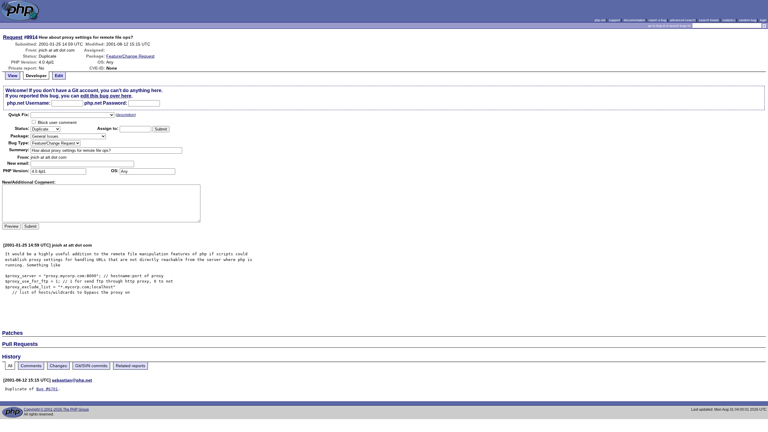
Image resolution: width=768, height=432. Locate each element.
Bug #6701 (47, 389)
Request (12, 37)
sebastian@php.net (72, 380)
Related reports (130, 365)
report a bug (657, 20)
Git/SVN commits (91, 365)
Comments (31, 365)
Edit (59, 75)
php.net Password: (105, 103)
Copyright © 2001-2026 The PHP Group (56, 409)
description (126, 115)
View (12, 75)
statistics (728, 20)
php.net (600, 20)
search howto (709, 20)
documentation (634, 20)
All (10, 365)
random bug (747, 20)
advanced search (682, 20)
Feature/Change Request (130, 56)
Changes (58, 365)
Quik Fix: (18, 114)
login (763, 20)
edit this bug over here (105, 95)
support (614, 20)
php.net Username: (28, 103)
